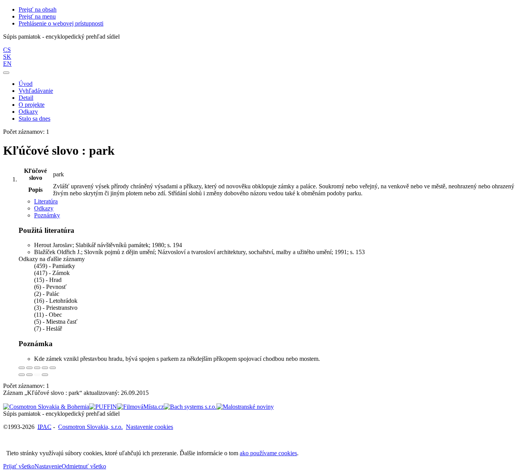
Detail (26, 97)
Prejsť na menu (37, 16)
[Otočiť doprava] (29, 375)
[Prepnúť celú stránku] (45, 368)
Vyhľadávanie (36, 90)
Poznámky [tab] (47, 215)
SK (7, 56)
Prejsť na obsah (38, 9)
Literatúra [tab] (46, 201)
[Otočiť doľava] (22, 375)
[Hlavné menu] (6, 73)
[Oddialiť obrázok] (29, 368)
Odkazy (28, 111)
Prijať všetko (18, 466)
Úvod (26, 83)
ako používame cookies (268, 453)
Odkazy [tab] (43, 208)
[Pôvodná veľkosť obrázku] (37, 368)
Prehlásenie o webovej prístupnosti (61, 23)
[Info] (53, 368)
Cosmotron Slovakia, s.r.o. (90, 426)
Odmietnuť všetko (84, 466)
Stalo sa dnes (34, 118)
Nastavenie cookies (149, 426)
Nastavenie (48, 466)
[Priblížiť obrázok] (22, 368)
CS (7, 49)
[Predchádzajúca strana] (37, 375)
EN (7, 63)
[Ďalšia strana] (45, 375)
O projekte (32, 104)
